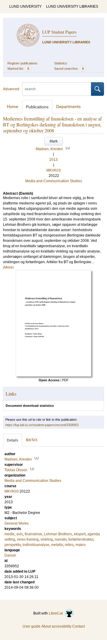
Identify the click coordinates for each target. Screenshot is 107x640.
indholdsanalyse (36, 545)
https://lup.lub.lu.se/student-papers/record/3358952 (42, 425)
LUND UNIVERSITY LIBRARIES (72, 6)
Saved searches (69, 68)
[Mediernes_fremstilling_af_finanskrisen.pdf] (53, 375)
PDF (65, 380)
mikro (69, 545)
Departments (68, 106)
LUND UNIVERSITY (25, 6)
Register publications (22, 63)
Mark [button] (54, 141)
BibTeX (31, 440)
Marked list (18, 68)
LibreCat (56, 613)
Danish (10, 555)
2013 (53, 160)
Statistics (60, 63)
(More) (8, 267)
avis (19, 534)
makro (80, 545)
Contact (78, 626)
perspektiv (12, 545)
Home (12, 106)
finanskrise (33, 534)
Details (12, 440)
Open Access (49, 380)
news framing (28, 539)
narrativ (61, 539)
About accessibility (56, 626)
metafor (57, 545)
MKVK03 (53, 170)
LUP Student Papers (59, 32)
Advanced (11, 89)
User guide (31, 626)
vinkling (46, 539)
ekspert (80, 534)
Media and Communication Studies (53, 181)
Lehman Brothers (58, 534)
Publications (37, 106)
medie (9, 534)
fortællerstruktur (80, 539)
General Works (16, 523)
